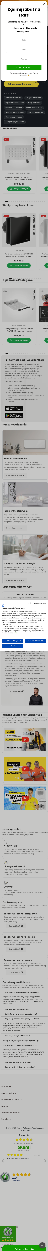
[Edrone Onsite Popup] (24, 625)
